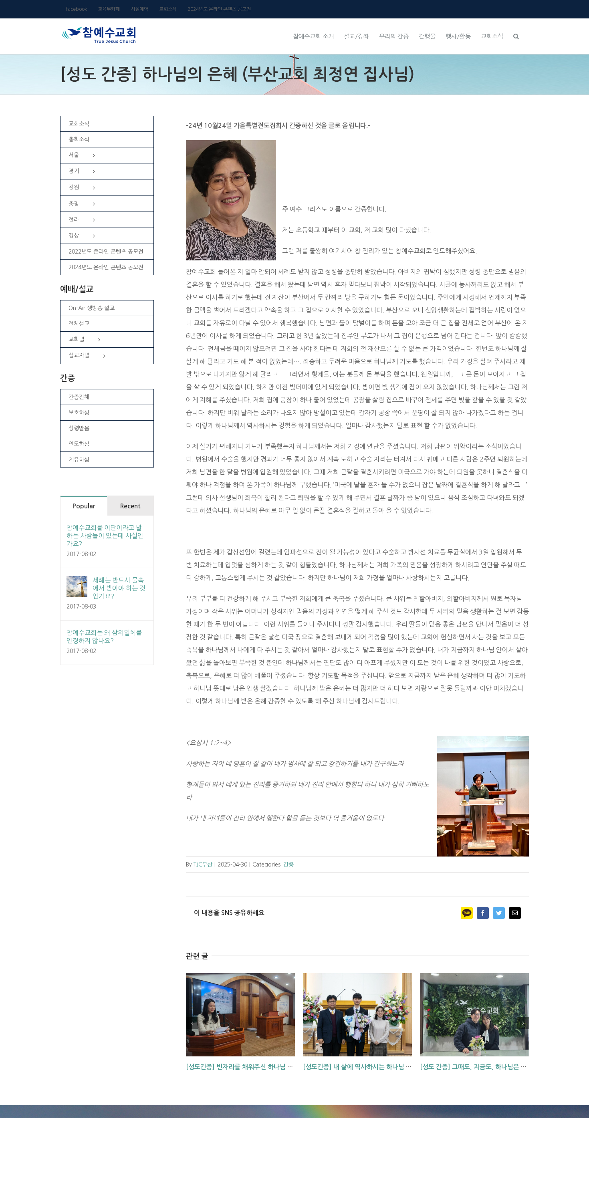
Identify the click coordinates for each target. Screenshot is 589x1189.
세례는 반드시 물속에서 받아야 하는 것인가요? (119, 588)
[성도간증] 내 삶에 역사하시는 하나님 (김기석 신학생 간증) (382, 1067)
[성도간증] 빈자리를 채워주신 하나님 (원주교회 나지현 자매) (267, 1067)
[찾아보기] (516, 35)
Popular (83, 506)
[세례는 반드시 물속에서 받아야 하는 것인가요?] (77, 582)
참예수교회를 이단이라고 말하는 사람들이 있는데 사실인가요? (105, 535)
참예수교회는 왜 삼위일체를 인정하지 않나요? (104, 636)
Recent (130, 506)
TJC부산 (203, 864)
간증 (288, 864)
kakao (467, 913)
